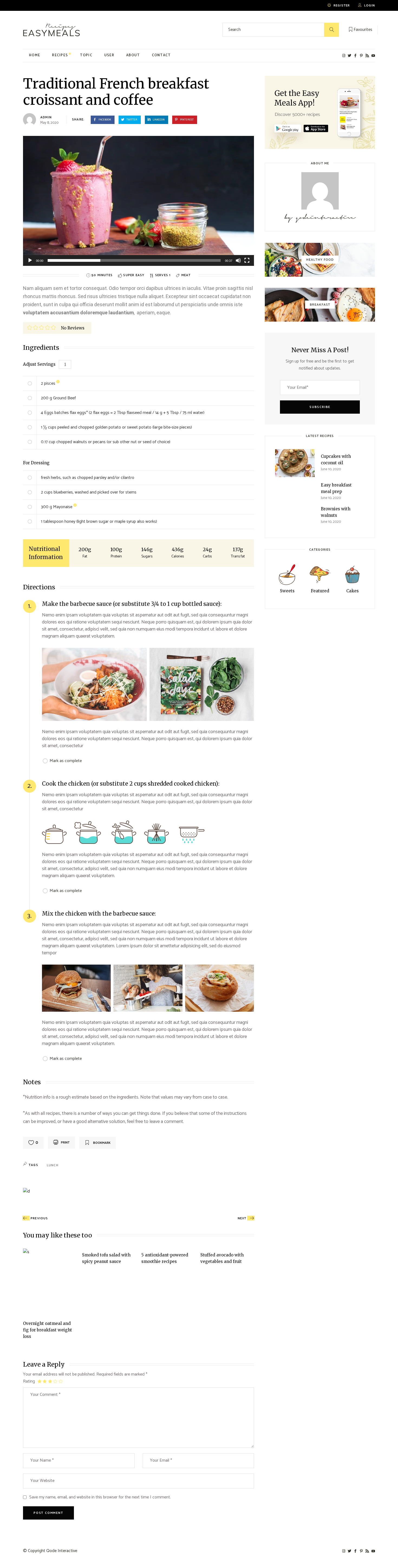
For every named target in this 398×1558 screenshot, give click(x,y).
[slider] (134, 260)
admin (46, 117)
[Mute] (238, 260)
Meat (186, 275)
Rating (29, 1381)
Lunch (52, 1165)
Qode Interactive (61, 1550)
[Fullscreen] (247, 260)
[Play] (30, 260)
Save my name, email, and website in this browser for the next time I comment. (100, 1497)
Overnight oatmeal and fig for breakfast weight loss (47, 1330)
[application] (138, 201)
